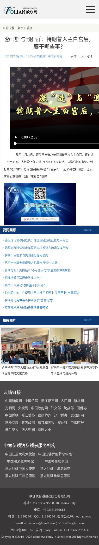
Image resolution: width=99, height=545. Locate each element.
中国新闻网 (13, 401)
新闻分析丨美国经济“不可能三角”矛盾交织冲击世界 (38, 270)
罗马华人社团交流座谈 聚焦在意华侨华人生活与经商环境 (74, 370)
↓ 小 (87, 56)
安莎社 (62, 422)
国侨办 (82, 408)
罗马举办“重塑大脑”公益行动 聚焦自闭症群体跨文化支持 (25, 370)
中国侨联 (12, 415)
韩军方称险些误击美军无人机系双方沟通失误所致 (36, 248)
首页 (21, 28)
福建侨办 (44, 415)
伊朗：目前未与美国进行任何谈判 (26, 255)
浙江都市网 (49, 401)
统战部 (69, 408)
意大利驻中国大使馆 (20, 468)
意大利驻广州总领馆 (20, 476)
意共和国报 (46, 422)
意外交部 (12, 422)
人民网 (66, 401)
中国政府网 (39, 408)
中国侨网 (31, 401)
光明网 (10, 408)
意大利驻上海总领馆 (54, 468)
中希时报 (77, 422)
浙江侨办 (28, 415)
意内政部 (28, 422)
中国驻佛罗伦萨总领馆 (55, 454)
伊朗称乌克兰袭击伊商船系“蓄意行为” (29, 300)
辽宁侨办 (61, 415)
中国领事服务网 (56, 461)
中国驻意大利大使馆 (20, 454)
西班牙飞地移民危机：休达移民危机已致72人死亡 (36, 240)
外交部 (56, 408)
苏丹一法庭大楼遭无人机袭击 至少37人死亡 (32, 263)
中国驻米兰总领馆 (20, 461)
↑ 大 (81, 56)
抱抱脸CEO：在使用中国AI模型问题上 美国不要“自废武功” (42, 293)
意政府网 (77, 415)
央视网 (23, 408)
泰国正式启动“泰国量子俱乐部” (25, 285)
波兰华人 (12, 430)
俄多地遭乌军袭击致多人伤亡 (23, 278)
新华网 (79, 401)
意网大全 (44, 430)
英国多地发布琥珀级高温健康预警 (26, 308)
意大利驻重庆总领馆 (55, 476)
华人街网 (28, 430)
